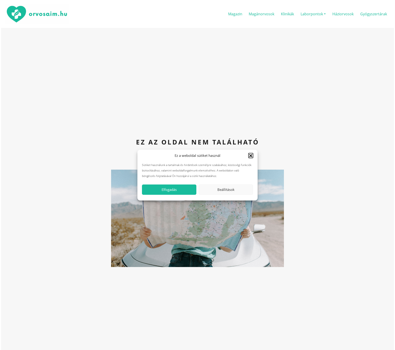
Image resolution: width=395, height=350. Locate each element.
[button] (250, 155)
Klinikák (287, 13)
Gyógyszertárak (373, 13)
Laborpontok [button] (312, 13)
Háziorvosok (343, 13)
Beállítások (226, 189)
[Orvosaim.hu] (37, 13)
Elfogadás (169, 189)
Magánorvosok (261, 13)
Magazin (235, 13)
